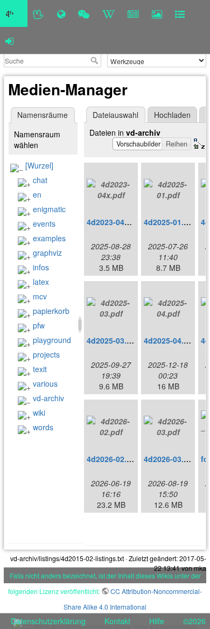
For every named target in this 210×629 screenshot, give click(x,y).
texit (40, 369)
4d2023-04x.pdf (115, 221)
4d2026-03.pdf (170, 458)
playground (52, 339)
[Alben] (156, 13)
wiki (39, 412)
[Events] (84, 13)
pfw (39, 325)
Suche (95, 60)
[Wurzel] (39, 165)
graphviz (47, 252)
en (37, 194)
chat (40, 179)
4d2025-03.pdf (113, 340)
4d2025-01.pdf (170, 221)
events (44, 223)
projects (46, 354)
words (43, 427)
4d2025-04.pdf (170, 340)
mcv (40, 296)
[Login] (9, 40)
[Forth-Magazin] (133, 13)
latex (41, 281)
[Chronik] (61, 13)
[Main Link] (13, 13)
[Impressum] (180, 13)
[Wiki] (108, 13)
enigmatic (49, 209)
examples (49, 238)
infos (41, 267)
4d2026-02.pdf (113, 458)
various (45, 383)
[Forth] (38, 13)
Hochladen (172, 114)
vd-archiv (48, 398)
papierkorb (51, 310)
